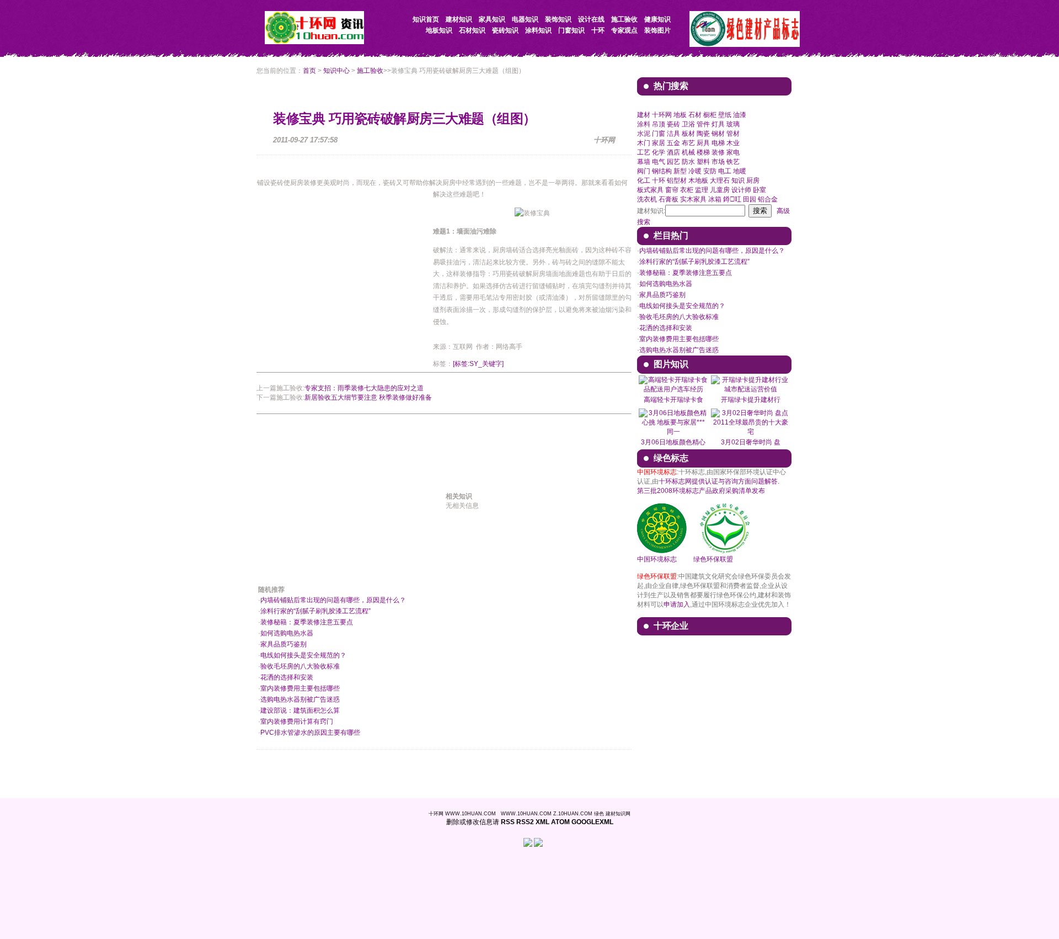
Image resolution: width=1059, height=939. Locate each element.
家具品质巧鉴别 (283, 644)
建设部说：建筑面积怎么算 (300, 710)
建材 (643, 115)
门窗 (658, 133)
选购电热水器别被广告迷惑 (300, 699)
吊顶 (658, 124)
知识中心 (336, 71)
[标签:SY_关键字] (478, 364)
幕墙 (643, 162)
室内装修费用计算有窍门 (296, 721)
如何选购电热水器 (286, 633)
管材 (733, 133)
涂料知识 (538, 30)
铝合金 (768, 199)
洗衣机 (647, 199)
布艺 (688, 143)
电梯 (718, 143)
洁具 (673, 133)
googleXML (592, 822)
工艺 (643, 152)
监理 (701, 190)
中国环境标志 (657, 559)
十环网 (662, 115)
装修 (718, 152)
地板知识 (439, 30)
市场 (718, 162)
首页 (309, 71)
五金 (673, 143)
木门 (643, 143)
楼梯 (703, 152)
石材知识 (472, 30)
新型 (680, 171)
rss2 (525, 822)
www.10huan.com (470, 813)
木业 (733, 143)
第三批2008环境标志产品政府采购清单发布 (701, 491)
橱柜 (709, 115)
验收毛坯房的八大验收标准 (300, 666)
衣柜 (686, 190)
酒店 (673, 152)
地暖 (739, 171)
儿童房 (720, 190)
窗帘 (671, 190)
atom (560, 822)
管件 (703, 124)
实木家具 (693, 199)
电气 (658, 162)
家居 (658, 143)
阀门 (643, 171)
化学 (658, 152)
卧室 (759, 190)
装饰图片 (657, 30)
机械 (688, 152)
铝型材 (677, 180)
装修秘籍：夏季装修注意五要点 (306, 622)
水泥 (643, 133)
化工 (643, 180)
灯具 (718, 124)
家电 (733, 152)
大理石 (720, 180)
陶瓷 (703, 133)
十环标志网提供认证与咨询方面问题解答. (719, 481)
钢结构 (662, 171)
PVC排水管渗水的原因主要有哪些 (310, 732)
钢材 (718, 133)
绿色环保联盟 (713, 559)
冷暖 (695, 171)
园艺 (673, 162)
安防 (709, 171)
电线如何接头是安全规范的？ (303, 655)
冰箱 (714, 199)
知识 (738, 180)
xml (542, 822)
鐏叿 (732, 199)
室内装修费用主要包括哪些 (300, 688)
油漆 (739, 115)
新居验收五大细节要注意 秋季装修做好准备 (368, 397)
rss (508, 822)
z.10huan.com (572, 813)
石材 (695, 115)
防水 (688, 162)
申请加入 (677, 604)
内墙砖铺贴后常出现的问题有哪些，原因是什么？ (333, 600)
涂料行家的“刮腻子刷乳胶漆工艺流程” (315, 611)
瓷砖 (673, 124)
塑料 (703, 162)
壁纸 (724, 115)
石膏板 (668, 199)
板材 (688, 133)
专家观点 (624, 30)
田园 (749, 199)
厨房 (753, 180)
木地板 (698, 180)
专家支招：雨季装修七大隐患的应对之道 (364, 388)
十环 (598, 30)
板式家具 (650, 190)
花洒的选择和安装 (286, 677)
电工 (724, 171)
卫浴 (688, 124)
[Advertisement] (349, 283)
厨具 (703, 143)
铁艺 (733, 162)
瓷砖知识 (505, 30)
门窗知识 (571, 30)
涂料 (643, 124)
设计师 (741, 190)
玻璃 (733, 124)
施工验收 (370, 71)
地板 (680, 115)
